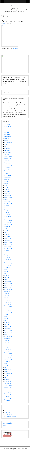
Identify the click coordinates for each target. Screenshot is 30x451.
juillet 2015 (7, 316)
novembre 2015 (8, 309)
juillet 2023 (7, 160)
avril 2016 (7, 299)
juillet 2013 (7, 363)
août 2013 (7, 361)
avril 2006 (7, 397)
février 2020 (7, 217)
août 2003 (7, 400)
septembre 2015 (8, 312)
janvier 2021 (7, 195)
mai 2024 (6, 146)
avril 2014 (7, 346)
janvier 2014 (7, 352)
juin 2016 (6, 295)
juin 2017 (6, 271)
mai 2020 (6, 211)
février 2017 (7, 279)
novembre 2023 (8, 158)
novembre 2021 (8, 179)
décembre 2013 (8, 354)
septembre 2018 (8, 248)
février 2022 (7, 175)
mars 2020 (7, 215)
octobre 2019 (7, 222)
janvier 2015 (7, 328)
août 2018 (7, 250)
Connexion (7, 410)
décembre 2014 (8, 330)
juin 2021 (6, 187)
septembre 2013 (8, 359)
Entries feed (7, 412)
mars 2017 (7, 277)
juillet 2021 (7, 185)
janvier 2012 (7, 383)
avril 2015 (7, 322)
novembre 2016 (8, 285)
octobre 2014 (7, 334)
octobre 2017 (7, 265)
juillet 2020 (7, 207)
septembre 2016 (8, 289)
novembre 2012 (8, 371)
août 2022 (7, 168)
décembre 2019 (8, 220)
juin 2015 (6, 318)
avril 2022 (7, 173)
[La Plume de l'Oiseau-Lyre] (15, 6)
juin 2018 (6, 254)
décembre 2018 (8, 242)
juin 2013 (6, 365)
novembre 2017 (8, 263)
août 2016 (7, 291)
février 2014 (7, 350)
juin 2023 (6, 162)
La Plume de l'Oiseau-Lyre (16, 448)
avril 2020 (7, 213)
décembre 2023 (8, 156)
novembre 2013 (8, 355)
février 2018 (7, 260)
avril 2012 (7, 379)
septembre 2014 (8, 336)
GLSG (4, 23)
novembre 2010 (8, 395)
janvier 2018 (7, 262)
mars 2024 (7, 150)
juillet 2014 (7, 340)
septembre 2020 (8, 203)
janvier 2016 (7, 305)
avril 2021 (7, 189)
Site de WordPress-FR (10, 416)
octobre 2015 (7, 310)
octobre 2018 (7, 246)
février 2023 (7, 164)
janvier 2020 (7, 218)
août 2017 (7, 267)
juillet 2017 (7, 269)
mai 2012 (6, 377)
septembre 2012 (8, 373)
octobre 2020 (7, 201)
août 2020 (7, 205)
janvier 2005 (7, 399)
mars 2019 (7, 236)
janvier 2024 (7, 154)
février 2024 (7, 152)
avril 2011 (7, 391)
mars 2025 (7, 134)
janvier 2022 (7, 177)
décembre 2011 (8, 385)
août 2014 (7, 338)
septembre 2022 (8, 166)
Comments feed (8, 414)
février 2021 (7, 193)
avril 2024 (7, 148)
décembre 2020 (8, 197)
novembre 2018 (8, 244)
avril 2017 (7, 275)
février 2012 (7, 381)
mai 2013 (6, 367)
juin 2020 (6, 209)
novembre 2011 (8, 387)
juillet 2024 (7, 144)
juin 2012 (6, 375)
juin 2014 (6, 342)
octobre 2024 (7, 140)
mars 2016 (7, 301)
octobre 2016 (7, 287)
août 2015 (7, 314)
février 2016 (7, 303)
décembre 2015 (8, 307)
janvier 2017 (7, 281)
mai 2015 (6, 320)
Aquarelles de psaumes (12, 21)
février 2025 (7, 136)
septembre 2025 (8, 130)
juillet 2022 (7, 170)
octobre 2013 (7, 357)
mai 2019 (6, 232)
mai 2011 (6, 389)
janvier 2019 (7, 240)
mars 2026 (7, 125)
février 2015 (7, 326)
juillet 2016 (7, 293)
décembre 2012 (8, 369)
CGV (4, 426)
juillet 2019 (7, 228)
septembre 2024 (8, 142)
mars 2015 (7, 324)
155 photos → (15, 48)
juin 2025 (6, 132)
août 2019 (7, 226)
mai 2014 (6, 344)
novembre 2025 (8, 128)
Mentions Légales (7, 422)
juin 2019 (6, 230)
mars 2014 (7, 348)
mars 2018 (7, 258)
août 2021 (7, 183)
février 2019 (7, 238)
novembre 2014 (8, 332)
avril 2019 (7, 234)
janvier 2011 (7, 393)
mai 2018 (6, 256)
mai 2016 (6, 297)
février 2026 (7, 127)
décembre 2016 (8, 283)
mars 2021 (7, 191)
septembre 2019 (8, 224)
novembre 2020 (8, 199)
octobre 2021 (7, 181)
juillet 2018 (7, 252)
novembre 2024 (8, 138)
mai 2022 (6, 172)
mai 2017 (6, 273)
